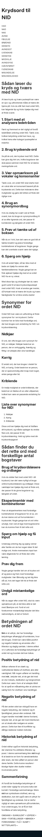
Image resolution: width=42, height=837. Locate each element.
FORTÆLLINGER (15, 819)
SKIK (4, 819)
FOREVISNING (8, 822)
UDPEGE (31, 815)
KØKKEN (29, 819)
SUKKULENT (19, 815)
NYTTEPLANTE (9, 825)
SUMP (26, 822)
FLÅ (19, 822)
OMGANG (6, 815)
